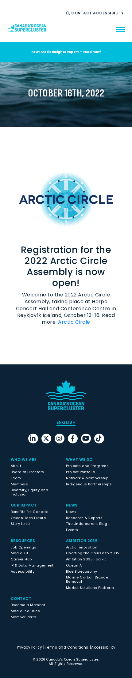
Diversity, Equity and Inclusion (29, 492)
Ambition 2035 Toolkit (86, 559)
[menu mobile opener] (120, 29)
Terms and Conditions (66, 647)
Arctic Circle (74, 322)
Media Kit (19, 553)
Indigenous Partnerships (89, 484)
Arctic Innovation (81, 547)
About (16, 465)
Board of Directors (27, 471)
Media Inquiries (25, 610)
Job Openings (24, 547)
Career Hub (21, 559)
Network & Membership (87, 478)
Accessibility (109, 13)
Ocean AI (74, 565)
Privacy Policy (29, 647)
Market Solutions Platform (90, 587)
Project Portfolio (80, 471)
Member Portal (24, 617)
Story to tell (21, 523)
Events (72, 529)
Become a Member (28, 604)
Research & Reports (84, 517)
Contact (82, 13)
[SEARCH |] (69, 13)
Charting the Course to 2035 (92, 553)
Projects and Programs (87, 465)
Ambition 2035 (82, 540)
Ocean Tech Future (28, 517)
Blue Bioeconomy (81, 571)
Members (19, 484)
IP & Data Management (32, 565)
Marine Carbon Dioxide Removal (87, 579)
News (71, 511)
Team (16, 478)
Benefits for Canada (30, 511)
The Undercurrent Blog (86, 523)
